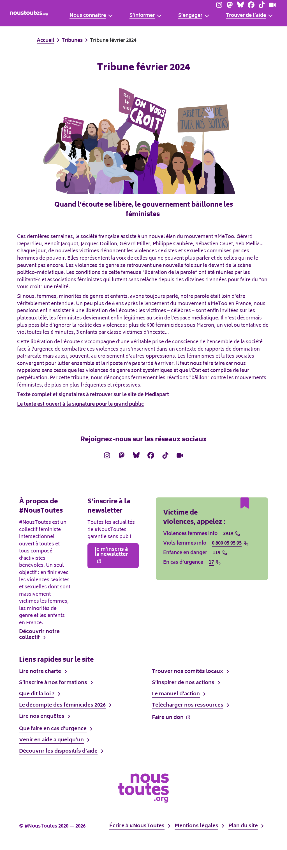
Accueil (45, 41)
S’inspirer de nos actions (183, 683)
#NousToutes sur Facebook (251, 4)
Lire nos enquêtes (41, 716)
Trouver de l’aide (246, 16)
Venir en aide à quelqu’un (51, 740)
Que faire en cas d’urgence (53, 729)
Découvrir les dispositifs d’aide (58, 751)
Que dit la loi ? (36, 694)
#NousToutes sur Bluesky (240, 4)
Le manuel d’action (176, 694)
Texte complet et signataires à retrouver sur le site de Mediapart (93, 395)
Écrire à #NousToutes (137, 826)
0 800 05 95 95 (227, 543)
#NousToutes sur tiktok (261, 4)
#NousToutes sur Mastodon (229, 4)
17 (211, 562)
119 (216, 553)
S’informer (142, 16)
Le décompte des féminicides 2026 (62, 705)
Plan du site (243, 826)
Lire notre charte (40, 671)
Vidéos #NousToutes (272, 4)
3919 (228, 534)
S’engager (190, 16)
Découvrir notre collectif (39, 635)
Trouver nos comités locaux (187, 671)
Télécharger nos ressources (187, 705)
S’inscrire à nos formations (53, 683)
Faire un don (168, 717)
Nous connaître (88, 16)
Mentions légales (196, 826)
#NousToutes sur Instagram (219, 4)
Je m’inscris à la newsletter (111, 552)
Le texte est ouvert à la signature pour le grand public (80, 404)
